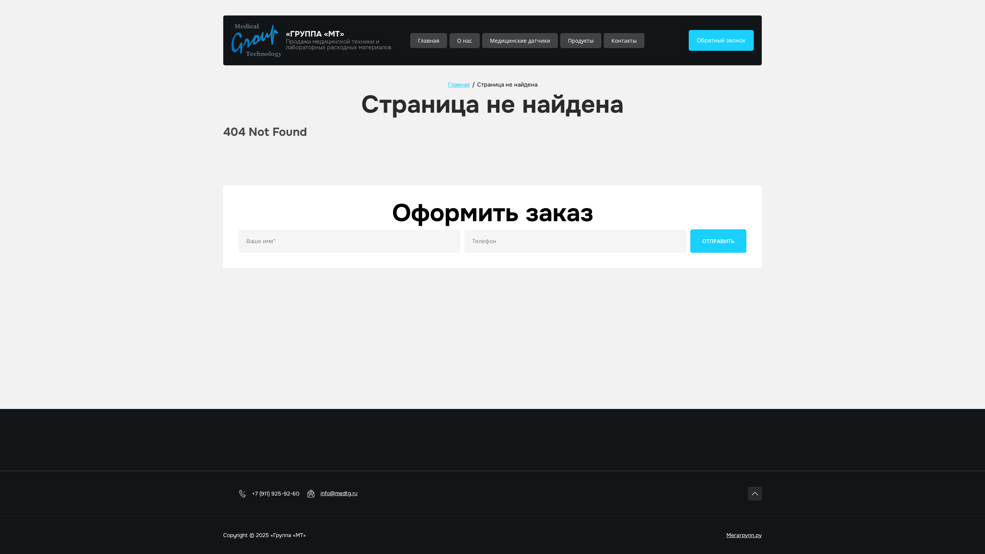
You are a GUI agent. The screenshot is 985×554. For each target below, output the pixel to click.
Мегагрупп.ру (744, 535)
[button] (721, 40)
